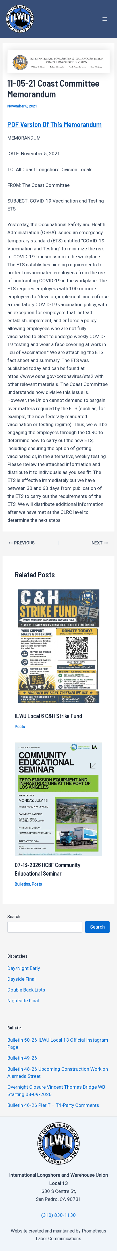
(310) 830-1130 (58, 1215)
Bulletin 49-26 (22, 1058)
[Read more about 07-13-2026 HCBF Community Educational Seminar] (59, 798)
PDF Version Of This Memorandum (54, 124)
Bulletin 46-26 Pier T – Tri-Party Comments (53, 1105)
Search (13, 916)
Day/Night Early (23, 968)
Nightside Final (23, 1000)
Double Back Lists (26, 990)
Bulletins (22, 884)
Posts (20, 726)
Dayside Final (21, 979)
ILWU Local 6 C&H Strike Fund (48, 715)
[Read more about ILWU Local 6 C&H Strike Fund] (59, 647)
